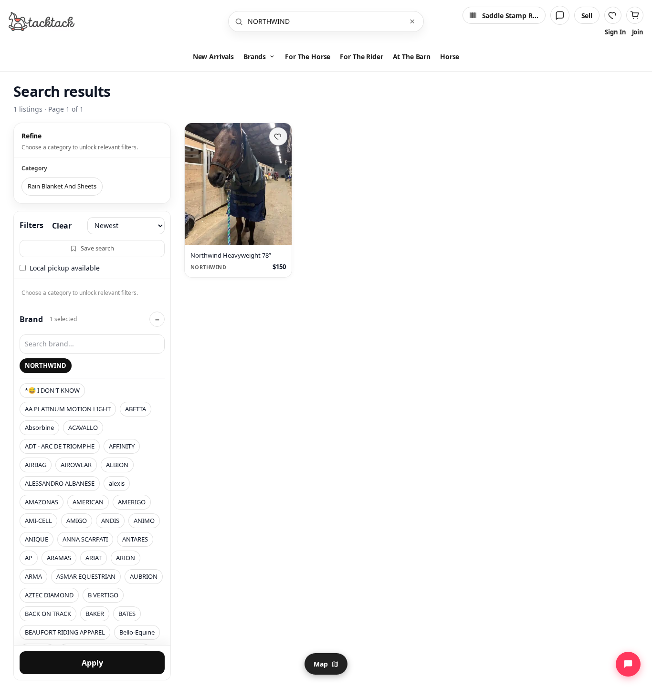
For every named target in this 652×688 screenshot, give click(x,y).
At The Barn (412, 56)
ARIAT (93, 557)
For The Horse (307, 56)
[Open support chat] (628, 664)
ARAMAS (59, 557)
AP (28, 557)
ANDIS (110, 520)
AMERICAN (88, 502)
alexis (117, 483)
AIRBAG (35, 464)
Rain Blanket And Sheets (62, 186)
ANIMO (144, 520)
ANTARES (135, 539)
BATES (127, 613)
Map (321, 663)
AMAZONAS (41, 502)
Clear (62, 225)
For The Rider (361, 56)
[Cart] (634, 15)
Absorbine (39, 427)
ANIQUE (36, 539)
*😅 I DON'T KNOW (52, 390)
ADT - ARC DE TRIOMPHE (60, 446)
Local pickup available (65, 267)
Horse (449, 56)
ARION (125, 557)
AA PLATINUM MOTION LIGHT (68, 409)
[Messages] (559, 15)
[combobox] (325, 21)
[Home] (41, 21)
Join (637, 32)
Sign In (615, 32)
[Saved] (612, 15)
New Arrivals (213, 56)
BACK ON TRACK (48, 613)
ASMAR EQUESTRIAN (86, 576)
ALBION (117, 464)
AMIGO (76, 520)
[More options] (279, 233)
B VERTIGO (103, 595)
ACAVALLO (83, 427)
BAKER (94, 613)
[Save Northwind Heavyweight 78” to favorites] (278, 136)
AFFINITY (122, 446)
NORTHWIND (45, 365)
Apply (92, 662)
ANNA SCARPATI (85, 539)
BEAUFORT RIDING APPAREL (65, 632)
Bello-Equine (137, 632)
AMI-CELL (38, 520)
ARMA (33, 576)
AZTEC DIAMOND (49, 595)
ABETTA (135, 409)
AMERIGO (132, 502)
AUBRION (144, 576)
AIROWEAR (76, 464)
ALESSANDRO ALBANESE (60, 483)
